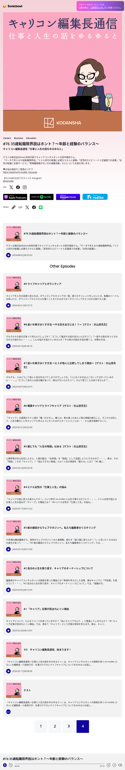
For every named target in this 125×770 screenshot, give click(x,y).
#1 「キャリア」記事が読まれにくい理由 (46, 609)
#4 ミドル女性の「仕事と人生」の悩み (45, 487)
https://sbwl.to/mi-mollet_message (20, 172)
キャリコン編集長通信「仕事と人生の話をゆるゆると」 (33, 149)
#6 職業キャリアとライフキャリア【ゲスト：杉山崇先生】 (56, 405)
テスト (27, 690)
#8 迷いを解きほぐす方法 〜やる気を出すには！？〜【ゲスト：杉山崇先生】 (66, 324)
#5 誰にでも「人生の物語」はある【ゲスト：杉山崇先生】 (56, 446)
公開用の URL (97, 7)
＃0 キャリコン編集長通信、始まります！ (47, 649)
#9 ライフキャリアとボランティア (42, 284)
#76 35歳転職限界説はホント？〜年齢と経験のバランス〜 (56, 233)
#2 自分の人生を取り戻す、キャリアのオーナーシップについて (58, 568)
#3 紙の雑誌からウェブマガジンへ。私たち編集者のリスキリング (60, 527)
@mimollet (8, 181)
